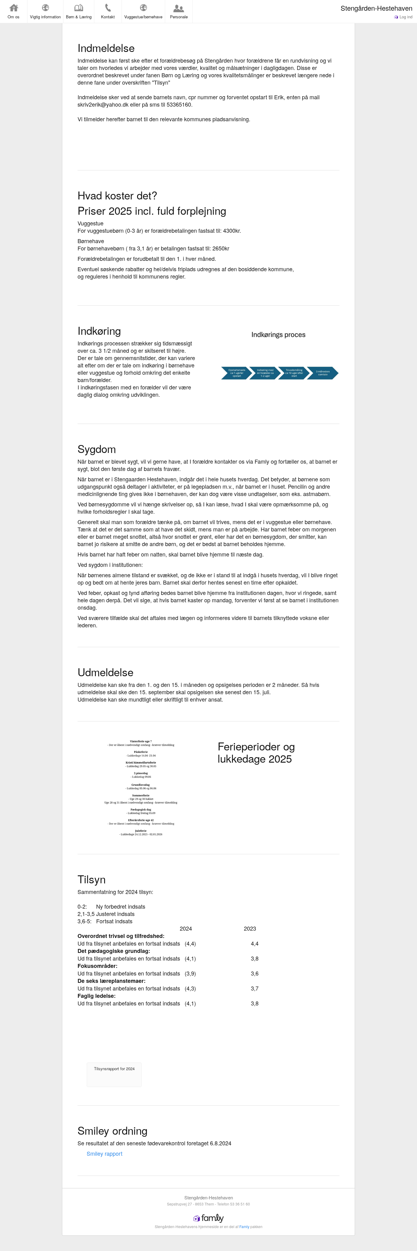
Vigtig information (45, 17)
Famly (244, 1226)
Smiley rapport (104, 1153)
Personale (179, 17)
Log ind (405, 17)
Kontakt (108, 17)
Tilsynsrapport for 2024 (114, 1068)
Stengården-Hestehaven (376, 7)
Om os (14, 17)
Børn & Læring (79, 17)
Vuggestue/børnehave (143, 17)
